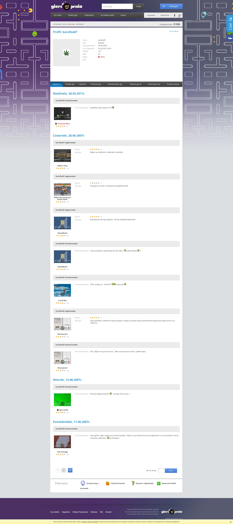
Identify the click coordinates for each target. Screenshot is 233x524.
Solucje (123, 15)
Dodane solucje (173, 84)
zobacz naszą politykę (90, 522)
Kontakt (109, 512)
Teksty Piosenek (118, 483)
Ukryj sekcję (173, 31)
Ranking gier (73, 15)
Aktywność (56, 84)
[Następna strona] (70, 470)
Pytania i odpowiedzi (145, 483)
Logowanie (151, 15)
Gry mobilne (54, 512)
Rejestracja (165, 15)
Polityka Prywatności (80, 512)
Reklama (94, 512)
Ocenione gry (96, 84)
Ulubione (82, 84)
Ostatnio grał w (135, 84)
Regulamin (66, 512)
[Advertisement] (157, 58)
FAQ (101, 512)
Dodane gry (69, 84)
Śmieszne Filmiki (169, 483)
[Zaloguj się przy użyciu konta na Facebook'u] (174, 15)
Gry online (58, 15)
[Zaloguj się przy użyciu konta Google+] (180, 15)
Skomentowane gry (115, 84)
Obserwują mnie (154, 84)
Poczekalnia (107, 15)
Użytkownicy (89, 15)
